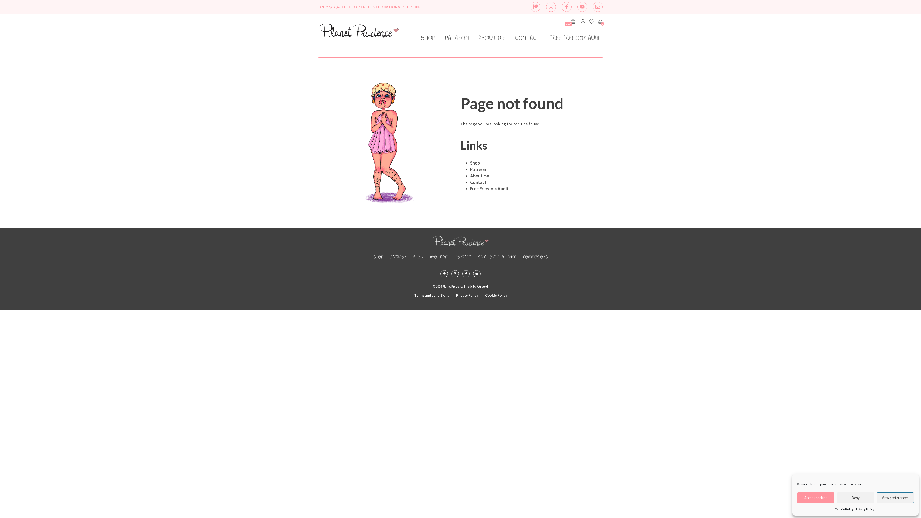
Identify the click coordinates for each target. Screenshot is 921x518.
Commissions (535, 257)
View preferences (895, 497)
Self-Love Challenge (497, 257)
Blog (418, 257)
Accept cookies (815, 497)
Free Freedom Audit (576, 38)
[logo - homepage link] (358, 31)
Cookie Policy (844, 509)
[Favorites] (591, 21)
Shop (428, 38)
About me (491, 38)
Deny (856, 497)
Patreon (457, 38)
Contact (527, 38)
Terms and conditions (431, 295)
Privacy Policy (865, 509)
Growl (482, 286)
